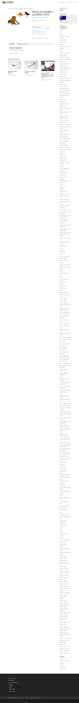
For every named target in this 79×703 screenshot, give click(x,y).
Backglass (62, 48)
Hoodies (61, 271)
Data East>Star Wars (64, 199)
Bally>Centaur (63, 61)
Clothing (61, 187)
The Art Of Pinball (63, 533)
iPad (61, 275)
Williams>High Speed (64, 586)
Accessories (62, 29)
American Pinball (63, 40)
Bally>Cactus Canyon (64, 57)
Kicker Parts (62, 281)
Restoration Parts (63, 501)
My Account (64, 2)
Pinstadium (62, 483)
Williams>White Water (65, 653)
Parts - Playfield (63, 349)
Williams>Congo (63, 558)
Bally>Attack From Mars (65, 53)
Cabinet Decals (63, 158)
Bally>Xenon (62, 151)
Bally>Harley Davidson (65, 91)
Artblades (62, 44)
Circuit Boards (63, 175)
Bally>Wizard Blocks (64, 147)
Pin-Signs (62, 464)
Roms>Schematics (64, 510)
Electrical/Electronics (64, 209)
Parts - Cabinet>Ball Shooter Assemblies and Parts (65, 304)
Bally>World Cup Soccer (65, 149)
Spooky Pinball (63, 525)
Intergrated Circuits (64, 273)
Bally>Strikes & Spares (65, 124)
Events (61, 248)
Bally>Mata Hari (63, 99)
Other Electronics (63, 298)
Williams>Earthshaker (64, 571)
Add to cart (41, 33)
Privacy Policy (21, 697)
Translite (62, 537)
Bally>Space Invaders (64, 120)
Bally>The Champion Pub (65, 134)
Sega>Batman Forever (65, 514)
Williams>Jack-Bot (64, 594)
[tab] (12, 44)
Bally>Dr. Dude (63, 74)
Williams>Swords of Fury (65, 638)
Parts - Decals (63, 341)
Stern (61, 529)
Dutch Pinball (62, 207)
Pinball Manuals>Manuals (65, 477)
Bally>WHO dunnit (64, 145)
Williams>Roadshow (64, 627)
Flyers (61, 254)
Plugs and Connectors (64, 491)
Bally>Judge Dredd (64, 95)
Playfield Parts (63, 485)
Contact (26, 697)
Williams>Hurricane (64, 590)
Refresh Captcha (36, 30)
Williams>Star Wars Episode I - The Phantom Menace (65, 634)
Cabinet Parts (63, 160)
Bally (61, 50)
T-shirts (61, 531)
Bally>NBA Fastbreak (64, 104)
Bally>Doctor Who (64, 72)
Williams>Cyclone (64, 560)
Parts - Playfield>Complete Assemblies (64, 378)
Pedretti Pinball (63, 462)
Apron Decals (63, 42)
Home (59, 2)
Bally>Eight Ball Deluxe (65, 78)
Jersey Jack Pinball (64, 279)
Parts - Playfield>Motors (65, 405)
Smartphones (63, 522)
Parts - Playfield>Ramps (65, 436)
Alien (61, 32)
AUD (61, 20)
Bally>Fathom (63, 84)
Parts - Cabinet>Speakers (65, 337)
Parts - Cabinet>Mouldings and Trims (65, 333)
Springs (61, 527)
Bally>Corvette (63, 66)
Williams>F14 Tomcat (64, 573)
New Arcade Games (64, 292)
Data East (62, 189)
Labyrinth (62, 283)
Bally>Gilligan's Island (64, 88)
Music (61, 290)
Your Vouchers (63, 669)
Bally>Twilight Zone (64, 141)
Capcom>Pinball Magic (65, 168)
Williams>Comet (63, 556)
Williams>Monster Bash (65, 612)
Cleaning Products (64, 177)
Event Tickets (62, 246)
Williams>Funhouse (64, 584)
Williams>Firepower (64, 575)
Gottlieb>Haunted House (65, 265)
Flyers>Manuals (63, 258)
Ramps (61, 495)
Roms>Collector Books (65, 505)
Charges (61, 170)
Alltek (61, 34)
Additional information (23, 44)
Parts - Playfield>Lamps (65, 403)
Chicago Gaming (63, 172)
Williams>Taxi (63, 644)
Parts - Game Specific (64, 343)
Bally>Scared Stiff (15, 8)
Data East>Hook (63, 191)
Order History (63, 667)
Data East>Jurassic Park (65, 193)
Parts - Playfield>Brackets (65, 363)
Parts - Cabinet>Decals (65, 323)
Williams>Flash (63, 579)
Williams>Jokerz (63, 600)
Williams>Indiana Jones (65, 592)
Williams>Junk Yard (64, 603)
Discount (62, 665)
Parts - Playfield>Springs (65, 442)
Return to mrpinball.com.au (35, 697)
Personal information (64, 660)
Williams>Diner (63, 566)
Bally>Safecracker (64, 116)
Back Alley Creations (64, 46)
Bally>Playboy (63, 106)
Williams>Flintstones (64, 581)
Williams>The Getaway (65, 648)
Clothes (61, 184)
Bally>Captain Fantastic (65, 59)
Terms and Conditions (12, 697)
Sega (61, 512)
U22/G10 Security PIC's (65, 540)
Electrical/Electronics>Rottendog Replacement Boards (65, 234)
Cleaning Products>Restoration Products (64, 181)
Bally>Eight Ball (63, 76)
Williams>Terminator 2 (65, 646)
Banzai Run (62, 153)
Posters (61, 493)
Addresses (62, 663)
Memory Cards (63, 286)
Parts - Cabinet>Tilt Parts (65, 339)
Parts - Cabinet (63, 300)
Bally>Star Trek (63, 122)
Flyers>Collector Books (65, 256)
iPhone (61, 277)
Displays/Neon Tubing (64, 205)
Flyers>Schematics (64, 260)
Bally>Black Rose (63, 55)
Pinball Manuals (63, 471)
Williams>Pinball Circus (65, 622)
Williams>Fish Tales (64, 577)
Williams (61, 546)
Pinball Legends (63, 469)
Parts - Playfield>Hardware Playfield (64, 395)
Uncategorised (63, 542)
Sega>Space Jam (63, 520)
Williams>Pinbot (63, 624)
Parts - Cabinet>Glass (64, 326)
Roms (61, 503)
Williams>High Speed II (65, 588)
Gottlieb (61, 262)
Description (12, 44)
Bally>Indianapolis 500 (65, 93)
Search (61, 10)
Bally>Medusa (63, 101)
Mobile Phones (63, 288)
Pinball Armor (63, 466)
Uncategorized (63, 544)
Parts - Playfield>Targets (65, 452)
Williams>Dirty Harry (64, 568)
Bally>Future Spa (63, 86)
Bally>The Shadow (64, 136)
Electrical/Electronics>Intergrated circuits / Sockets (65, 221)
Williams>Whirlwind (64, 650)
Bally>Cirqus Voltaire (64, 64)
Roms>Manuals (63, 508)
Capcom (61, 166)
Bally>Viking (62, 143)
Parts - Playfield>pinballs (65, 411)
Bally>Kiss (62, 97)
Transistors (62, 535)
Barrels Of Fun (63, 156)
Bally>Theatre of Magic (65, 138)
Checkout (70, 2)
